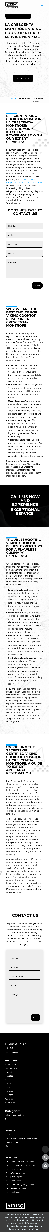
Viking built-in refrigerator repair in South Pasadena (24, 181)
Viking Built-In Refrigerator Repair (20, 1161)
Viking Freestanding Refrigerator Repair (22, 1165)
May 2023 (9, 1080)
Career (8, 1146)
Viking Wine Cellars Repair (17, 1173)
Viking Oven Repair (13, 1180)
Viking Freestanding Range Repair (20, 1184)
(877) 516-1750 (12, 1142)
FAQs (8, 1134)
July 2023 (8, 1072)
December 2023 (11, 1068)
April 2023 (9, 1083)
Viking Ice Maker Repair (15, 1169)
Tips (6, 1119)
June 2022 (9, 1091)
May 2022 (9, 1095)
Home (13, 98)
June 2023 (9, 1076)
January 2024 (10, 1064)
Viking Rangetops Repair (16, 1188)
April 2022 (9, 1099)
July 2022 (8, 1087)
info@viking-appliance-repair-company (22, 1138)
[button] (45, 1165)
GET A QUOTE (23, 78)
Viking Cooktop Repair (15, 1192)
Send (37, 285)
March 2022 (10, 1102)
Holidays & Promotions (14, 1115)
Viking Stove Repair (14, 1177)
